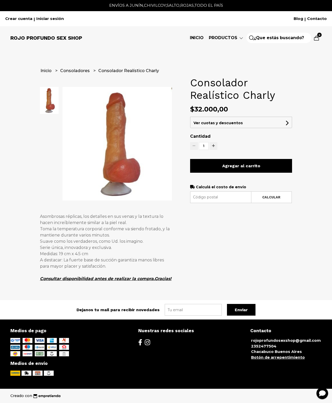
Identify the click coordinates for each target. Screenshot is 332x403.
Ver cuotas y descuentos (218, 123)
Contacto (317, 18)
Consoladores (75, 70)
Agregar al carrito (241, 165)
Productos (224, 37)
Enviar (241, 309)
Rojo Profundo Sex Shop (46, 38)
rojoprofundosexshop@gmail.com (286, 340)
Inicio (197, 37)
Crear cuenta (18, 18)
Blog (298, 18)
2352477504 (263, 346)
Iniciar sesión (50, 18)
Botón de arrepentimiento (278, 357)
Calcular (271, 197)
